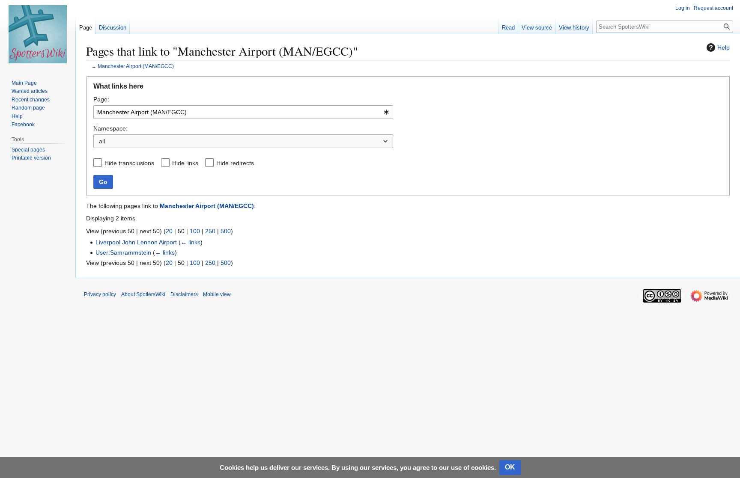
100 (195, 231)
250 (210, 231)
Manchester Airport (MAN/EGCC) (136, 66)
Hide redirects (235, 163)
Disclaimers (184, 294)
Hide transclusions (129, 163)
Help (723, 47)
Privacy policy (100, 294)
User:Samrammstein (123, 252)
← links (190, 242)
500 (226, 231)
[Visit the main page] (37, 34)
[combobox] (243, 112)
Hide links (185, 163)
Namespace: (110, 128)
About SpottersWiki (143, 294)
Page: (101, 99)
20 (169, 231)
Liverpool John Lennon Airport (136, 242)
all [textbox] (102, 141)
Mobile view (217, 294)
